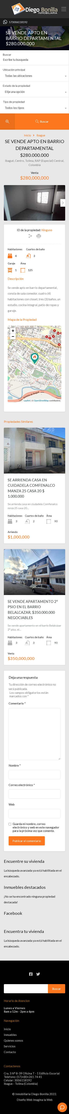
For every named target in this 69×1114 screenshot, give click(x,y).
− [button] (13, 336)
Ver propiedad (34, 464)
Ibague (40, 135)
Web (12, 804)
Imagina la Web (43, 1099)
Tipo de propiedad (14, 101)
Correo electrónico (22, 785)
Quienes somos (13, 1040)
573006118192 (18, 22)
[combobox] (34, 76)
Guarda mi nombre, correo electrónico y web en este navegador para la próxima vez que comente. (36, 827)
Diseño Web (24, 1099)
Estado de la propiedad (16, 85)
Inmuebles (10, 1034)
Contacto (10, 1052)
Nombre (15, 765)
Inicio (27, 135)
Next (62, 203)
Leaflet (27, 400)
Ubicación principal (14, 69)
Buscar (7, 54)
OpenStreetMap (41, 400)
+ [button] (13, 330)
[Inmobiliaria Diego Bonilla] (35, 13)
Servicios (10, 1046)
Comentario (17, 703)
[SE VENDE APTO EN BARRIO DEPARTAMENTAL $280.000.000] (35, 358)
